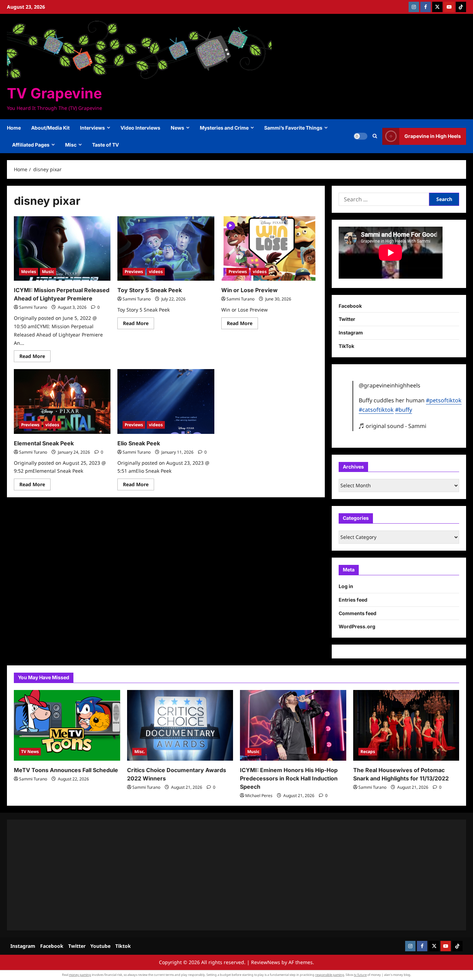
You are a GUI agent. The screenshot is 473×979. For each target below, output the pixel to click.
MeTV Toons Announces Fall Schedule (66, 770)
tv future (360, 974)
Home (14, 128)
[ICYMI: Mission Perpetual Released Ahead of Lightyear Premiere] (62, 248)
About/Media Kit (50, 128)
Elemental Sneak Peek (44, 443)
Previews (134, 271)
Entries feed (353, 600)
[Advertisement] (221, 875)
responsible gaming (329, 974)
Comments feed (357, 613)
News (177, 128)
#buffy (403, 409)
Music (48, 271)
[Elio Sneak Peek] (165, 401)
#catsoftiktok (376, 409)
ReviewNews (265, 962)
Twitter (347, 319)
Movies (28, 271)
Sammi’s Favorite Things (293, 128)
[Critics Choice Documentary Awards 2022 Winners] (180, 725)
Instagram (351, 332)
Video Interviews (140, 128)
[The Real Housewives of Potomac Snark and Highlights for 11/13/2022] (406, 725)
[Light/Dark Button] (360, 136)
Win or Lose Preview (249, 290)
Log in (346, 586)
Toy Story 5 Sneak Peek (149, 290)
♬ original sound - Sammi (392, 426)
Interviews (92, 128)
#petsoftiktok (444, 400)
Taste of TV (105, 145)
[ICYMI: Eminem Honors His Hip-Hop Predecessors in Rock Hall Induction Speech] (293, 725)
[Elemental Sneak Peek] (62, 401)
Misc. (139, 751)
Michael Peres (259, 795)
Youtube (100, 946)
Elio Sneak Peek (138, 443)
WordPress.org (357, 626)
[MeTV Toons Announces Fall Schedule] (67, 725)
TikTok (346, 346)
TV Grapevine (54, 93)
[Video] (230, 225)
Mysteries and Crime (224, 128)
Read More (35, 357)
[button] (375, 136)
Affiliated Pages (31, 145)
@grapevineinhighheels (389, 385)
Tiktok (123, 946)
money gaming (80, 974)
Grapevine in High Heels (432, 136)
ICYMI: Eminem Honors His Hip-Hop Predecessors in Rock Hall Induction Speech (289, 778)
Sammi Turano (33, 307)
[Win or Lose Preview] (269, 248)
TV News (30, 751)
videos (156, 271)
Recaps (367, 751)
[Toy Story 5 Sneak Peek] (165, 248)
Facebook (350, 306)
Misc (71, 145)
